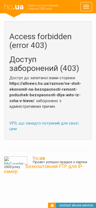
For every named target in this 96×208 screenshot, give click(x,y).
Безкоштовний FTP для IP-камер (44, 168)
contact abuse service (76, 205)
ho (14, 6)
